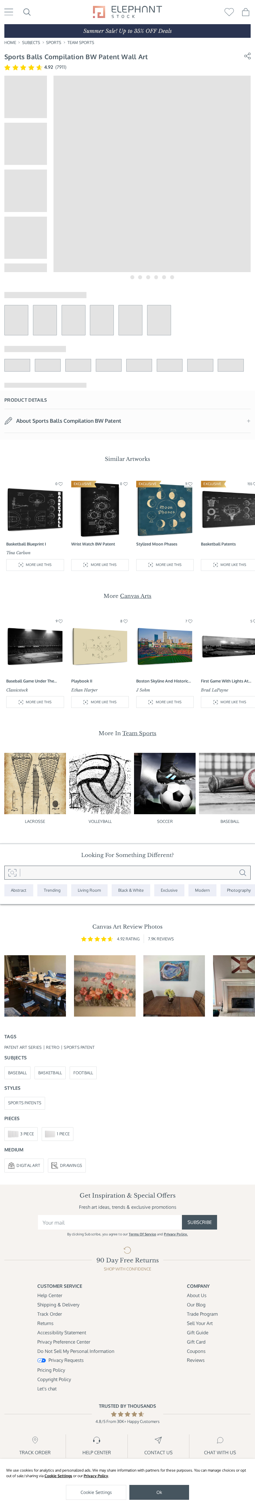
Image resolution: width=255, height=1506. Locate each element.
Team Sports (80, 42)
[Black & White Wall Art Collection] (131, 890)
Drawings (71, 1165)
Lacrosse (35, 821)
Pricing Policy (51, 1370)
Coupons (196, 1351)
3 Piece (27, 1133)
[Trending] (52, 890)
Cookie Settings (58, 1475)
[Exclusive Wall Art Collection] (169, 890)
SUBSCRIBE (200, 1222)
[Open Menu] (8, 12)
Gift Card (196, 1342)
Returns (45, 1323)
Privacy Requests (66, 1360)
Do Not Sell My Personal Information (75, 1351)
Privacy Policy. (176, 1234)
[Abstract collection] (18, 890)
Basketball (50, 1072)
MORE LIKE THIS (39, 565)
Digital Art (28, 1165)
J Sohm (143, 690)
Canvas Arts (135, 596)
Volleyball (100, 821)
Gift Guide (197, 1333)
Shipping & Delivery (58, 1305)
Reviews (196, 1360)
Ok (159, 1492)
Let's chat (47, 1389)
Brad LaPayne (214, 690)
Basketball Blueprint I (26, 543)
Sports (53, 42)
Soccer (165, 821)
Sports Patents (25, 1102)
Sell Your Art (200, 1323)
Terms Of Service (142, 1234)
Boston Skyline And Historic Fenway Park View (162, 681)
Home (10, 42)
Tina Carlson (18, 552)
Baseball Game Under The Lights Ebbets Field (30, 681)
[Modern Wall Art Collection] (202, 890)
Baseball (17, 1072)
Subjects (31, 42)
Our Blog (196, 1305)
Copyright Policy (54, 1379)
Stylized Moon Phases (156, 543)
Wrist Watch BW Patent (93, 543)
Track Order (49, 1314)
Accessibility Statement (61, 1333)
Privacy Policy (96, 1475)
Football (83, 1072)
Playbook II (81, 680)
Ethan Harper (84, 690)
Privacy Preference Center (63, 1342)
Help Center (49, 1295)
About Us (196, 1295)
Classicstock (17, 690)
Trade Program (202, 1314)
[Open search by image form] (12, 872)
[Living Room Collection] (89, 890)
